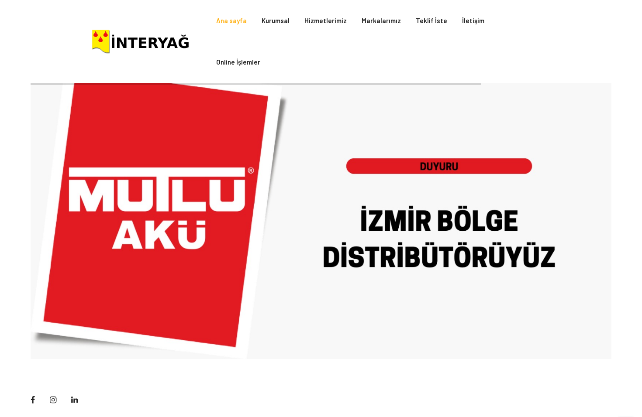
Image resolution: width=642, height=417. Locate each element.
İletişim (473, 20)
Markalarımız (381, 20)
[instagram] (53, 400)
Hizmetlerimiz (325, 20)
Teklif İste (431, 20)
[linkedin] (74, 400)
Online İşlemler (238, 62)
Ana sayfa (231, 20)
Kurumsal (276, 20)
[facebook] (33, 400)
